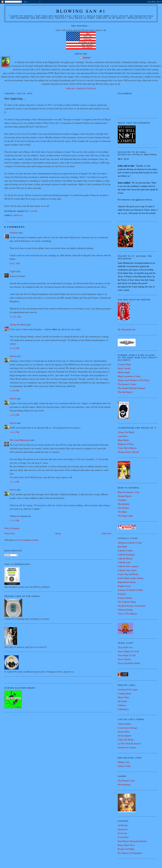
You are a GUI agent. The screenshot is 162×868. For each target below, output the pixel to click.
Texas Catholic (124, 659)
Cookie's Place (124, 364)
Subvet (87, 58)
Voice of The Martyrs (127, 613)
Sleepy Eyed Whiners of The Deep (133, 380)
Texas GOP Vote (125, 647)
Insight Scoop (124, 585)
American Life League (128, 689)
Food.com (122, 833)
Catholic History (125, 558)
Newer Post (9, 533)
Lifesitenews (123, 709)
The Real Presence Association (132, 605)
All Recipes (123, 825)
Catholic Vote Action (127, 570)
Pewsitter (122, 593)
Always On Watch (18, 324)
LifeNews (122, 705)
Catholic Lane (124, 562)
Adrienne (14, 232)
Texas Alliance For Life (128, 651)
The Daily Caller (125, 515)
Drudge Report (124, 495)
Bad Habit (122, 546)
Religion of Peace (126, 443)
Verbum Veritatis (125, 609)
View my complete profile (81, 89)
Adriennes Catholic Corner (130, 542)
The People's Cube (126, 780)
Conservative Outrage (127, 727)
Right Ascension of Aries (129, 376)
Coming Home (124, 693)
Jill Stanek (122, 701)
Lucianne (122, 499)
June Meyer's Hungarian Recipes (132, 841)
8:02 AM (15, 263)
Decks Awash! (124, 368)
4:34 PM (14, 348)
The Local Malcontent (20, 439)
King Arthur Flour (126, 844)
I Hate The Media (126, 739)
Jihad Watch (123, 440)
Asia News (122, 436)
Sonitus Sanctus (125, 597)
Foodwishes (123, 837)
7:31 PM (14, 520)
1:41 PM (14, 414)
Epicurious (123, 829)
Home (58, 533)
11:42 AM (15, 316)
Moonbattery (124, 503)
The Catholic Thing (127, 601)
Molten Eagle (124, 372)
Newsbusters (123, 507)
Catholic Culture (125, 550)
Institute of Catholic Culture (130, 589)
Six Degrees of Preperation (130, 852)
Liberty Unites (124, 765)
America (18, 215)
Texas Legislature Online (129, 663)
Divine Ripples (124, 735)
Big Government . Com (128, 492)
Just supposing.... (15, 98)
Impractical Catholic (127, 582)
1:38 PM (14, 390)
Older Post (106, 533)
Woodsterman (124, 784)
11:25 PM (33, 211)
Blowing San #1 (81, 11)
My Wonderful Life (126, 329)
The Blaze (122, 511)
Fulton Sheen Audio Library (131, 578)
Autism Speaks (124, 723)
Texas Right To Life (127, 655)
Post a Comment (11, 528)
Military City (124, 762)
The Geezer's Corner (127, 384)
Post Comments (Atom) (27, 539)
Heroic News (123, 697)
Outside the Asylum (127, 747)
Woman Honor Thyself (128, 451)
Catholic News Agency (128, 566)
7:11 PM (14, 481)
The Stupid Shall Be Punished (131, 388)
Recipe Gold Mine (126, 848)
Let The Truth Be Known (129, 743)
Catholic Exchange (126, 554)
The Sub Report (125, 391)
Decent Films (124, 731)
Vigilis (13, 271)
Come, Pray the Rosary (128, 574)
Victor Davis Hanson (127, 447)
